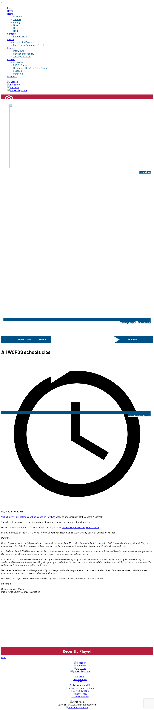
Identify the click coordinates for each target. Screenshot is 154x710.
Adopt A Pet (24, 339)
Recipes (132, 339)
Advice (42, 339)
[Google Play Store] (17, 90)
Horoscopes (97, 339)
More (3, 657)
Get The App (144, 322)
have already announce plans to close (80, 527)
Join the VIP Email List (139, 415)
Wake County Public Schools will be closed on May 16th (28, 516)
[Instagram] (13, 84)
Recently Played (128, 322)
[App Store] (13, 87)
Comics (58, 339)
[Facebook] (13, 81)
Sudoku (116, 339)
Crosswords (76, 339)
